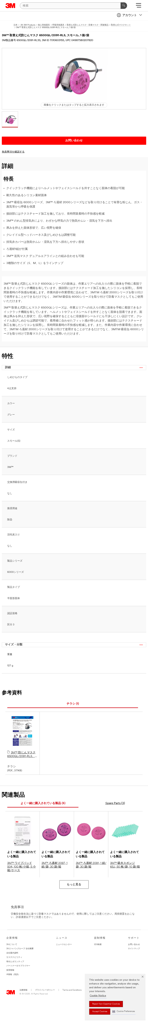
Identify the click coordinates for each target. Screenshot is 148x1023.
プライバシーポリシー (45, 990)
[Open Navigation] (138, 6)
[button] (124, 1011)
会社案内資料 (12, 953)
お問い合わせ (134, 945)
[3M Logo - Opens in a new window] (10, 5)
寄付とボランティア (15, 962)
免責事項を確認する (13, 152)
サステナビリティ (14, 957)
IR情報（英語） (13, 975)
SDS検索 (98, 945)
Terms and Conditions (72, 990)
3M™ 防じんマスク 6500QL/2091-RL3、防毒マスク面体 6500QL (22, 754)
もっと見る (74, 884)
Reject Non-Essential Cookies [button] (106, 1004)
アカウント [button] (130, 15)
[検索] (124, 5)
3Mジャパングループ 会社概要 (20, 949)
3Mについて (11, 945)
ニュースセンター (64, 945)
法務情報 (23, 990)
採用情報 (10, 970)
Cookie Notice (98, 995)
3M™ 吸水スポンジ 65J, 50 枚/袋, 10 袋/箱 (125, 865)
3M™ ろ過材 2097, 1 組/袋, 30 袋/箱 (55, 865)
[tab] (72, 704)
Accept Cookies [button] (99, 1012)
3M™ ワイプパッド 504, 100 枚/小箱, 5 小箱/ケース (21, 867)
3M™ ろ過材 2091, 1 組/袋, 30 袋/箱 (91, 865)
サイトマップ (134, 949)
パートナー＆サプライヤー (18, 966)
